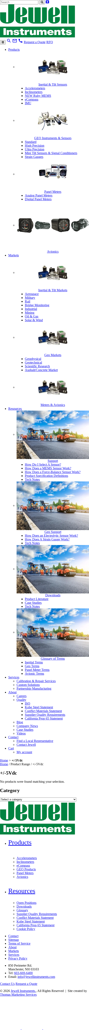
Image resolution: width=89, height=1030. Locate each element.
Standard (30, 142)
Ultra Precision (34, 149)
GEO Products (26, 869)
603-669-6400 (23, 973)
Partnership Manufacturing (34, 688)
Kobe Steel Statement (39, 707)
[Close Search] (47, 2)
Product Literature (36, 599)
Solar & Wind (34, 320)
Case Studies (33, 602)
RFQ (49, 42)
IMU (28, 103)
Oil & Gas (31, 316)
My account (24, 752)
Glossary (22, 910)
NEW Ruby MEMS (38, 95)
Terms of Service (19, 943)
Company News (27, 726)
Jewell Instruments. (23, 991)
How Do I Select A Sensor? (43, 464)
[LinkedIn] (11, 1028)
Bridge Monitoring (37, 305)
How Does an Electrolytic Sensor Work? (51, 535)
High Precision (34, 145)
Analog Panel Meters (38, 195)
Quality (21, 699)
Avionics (22, 877)
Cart (11, 748)
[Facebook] (32, 1028)
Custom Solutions (28, 685)
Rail (27, 301)
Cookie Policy (26, 929)
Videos (21, 733)
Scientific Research (37, 366)
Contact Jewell (26, 744)
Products (14, 49)
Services (13, 677)
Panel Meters (25, 873)
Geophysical (33, 359)
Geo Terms (32, 666)
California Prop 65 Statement (44, 718)
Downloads (24, 906)
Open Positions (26, 902)
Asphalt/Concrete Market (41, 370)
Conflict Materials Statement (43, 711)
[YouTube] (53, 1028)
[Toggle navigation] (3, 42)
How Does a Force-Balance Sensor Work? (53, 472)
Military (30, 297)
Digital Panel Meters (38, 199)
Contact (13, 737)
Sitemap (13, 939)
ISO (27, 703)
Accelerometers (35, 88)
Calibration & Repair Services (36, 681)
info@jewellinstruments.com (36, 976)
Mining (29, 312)
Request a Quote (35, 42)
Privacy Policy (17, 958)
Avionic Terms (34, 673)
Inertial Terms (34, 662)
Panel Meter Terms (37, 670)
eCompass (31, 99)
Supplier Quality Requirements (45, 714)
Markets (13, 255)
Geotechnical (33, 362)
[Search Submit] (42, 2)
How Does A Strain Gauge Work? (47, 539)
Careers (21, 696)
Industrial (31, 309)
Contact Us (7, 984)
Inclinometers (33, 92)
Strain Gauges (34, 157)
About (12, 692)
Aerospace (32, 294)
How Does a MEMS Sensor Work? (48, 468)
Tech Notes (32, 479)
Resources (15, 408)
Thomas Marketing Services (18, 994)
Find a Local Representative (35, 741)
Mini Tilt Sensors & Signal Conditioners (51, 153)
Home (4, 760)
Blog (20, 722)
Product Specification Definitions (46, 475)
